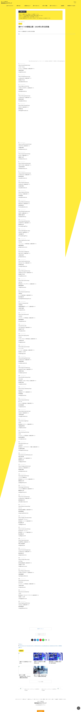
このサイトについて (9, 5)
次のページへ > (40, 628)
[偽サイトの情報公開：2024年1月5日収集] (38, 640)
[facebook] (35, 640)
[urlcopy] (49, 640)
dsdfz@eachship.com (38, 645)
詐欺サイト (20, 647)
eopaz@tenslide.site (45, 645)
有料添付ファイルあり (71, 5)
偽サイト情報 (45, 5)
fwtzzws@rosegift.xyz (30, 645)
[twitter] (32, 640)
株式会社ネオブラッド (6, 3)
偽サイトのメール (36, 5)
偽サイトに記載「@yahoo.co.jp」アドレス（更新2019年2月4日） (24, 676)
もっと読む (41, 681)
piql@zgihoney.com (23, 645)
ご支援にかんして (27, 5)
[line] (43, 640)
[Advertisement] (40, 127)
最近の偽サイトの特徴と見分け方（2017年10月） (55, 662)
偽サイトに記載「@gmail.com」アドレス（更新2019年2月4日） (40, 675)
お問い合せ (18, 5)
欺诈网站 (60, 645)
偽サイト (20, 644)
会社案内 (62, 5)
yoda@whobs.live (52, 645)
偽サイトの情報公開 (40, 701)
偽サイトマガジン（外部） (54, 5)
